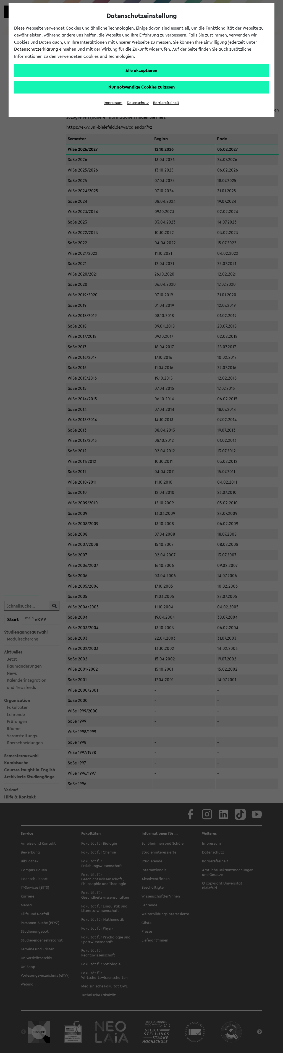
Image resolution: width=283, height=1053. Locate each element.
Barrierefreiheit (166, 102)
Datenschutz (138, 102)
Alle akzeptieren (141, 70)
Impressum (113, 102)
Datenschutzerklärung (36, 49)
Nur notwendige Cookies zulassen (141, 87)
